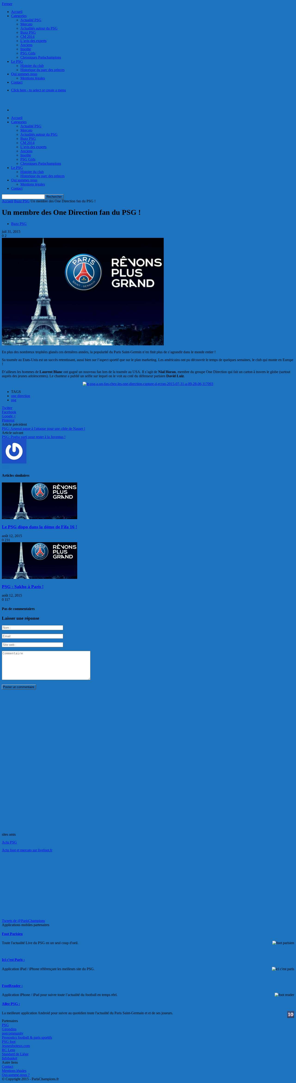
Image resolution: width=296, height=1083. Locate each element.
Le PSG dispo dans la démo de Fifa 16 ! (39, 526)
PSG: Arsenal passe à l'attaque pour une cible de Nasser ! (43, 429)
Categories (19, 16)
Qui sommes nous (24, 74)
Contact (16, 82)
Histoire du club (32, 66)
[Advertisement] (36, 762)
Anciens (26, 45)
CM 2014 (27, 37)
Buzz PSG (28, 32)
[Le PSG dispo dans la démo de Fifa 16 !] (39, 518)
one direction (20, 396)
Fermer (7, 4)
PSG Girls (27, 53)
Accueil (16, 12)
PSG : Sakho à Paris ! (22, 586)
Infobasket (9, 1058)
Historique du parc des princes (42, 70)
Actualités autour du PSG (39, 28)
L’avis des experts (33, 41)
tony (5, 466)
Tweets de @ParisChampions (23, 921)
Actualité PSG (30, 20)
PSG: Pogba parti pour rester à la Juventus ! (33, 437)
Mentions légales (32, 78)
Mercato (26, 24)
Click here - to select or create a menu (38, 90)
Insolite (25, 49)
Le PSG (17, 61)
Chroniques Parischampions (40, 57)
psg (13, 400)
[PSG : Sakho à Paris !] (39, 578)
